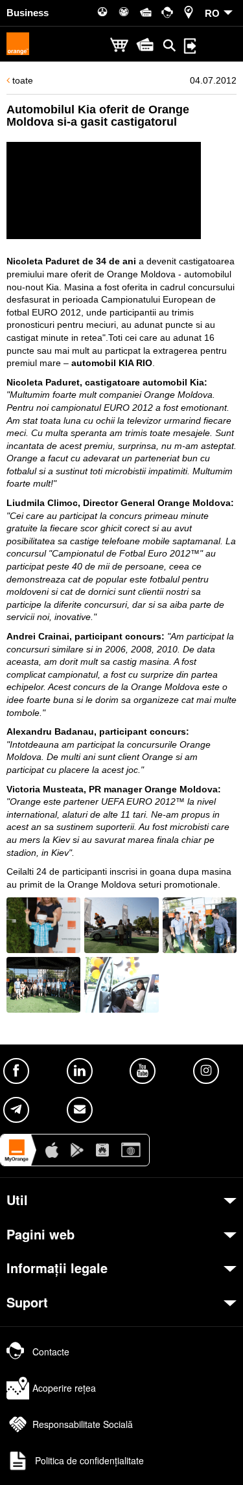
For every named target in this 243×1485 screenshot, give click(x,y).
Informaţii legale (57, 1268)
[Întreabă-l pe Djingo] (214, 1456)
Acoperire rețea (64, 1387)
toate (21, 80)
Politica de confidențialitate (88, 1460)
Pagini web (40, 1234)
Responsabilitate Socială (82, 1424)
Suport (27, 1302)
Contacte (50, 1351)
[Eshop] (119, 45)
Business (27, 12)
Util (17, 1200)
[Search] (170, 45)
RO (212, 13)
